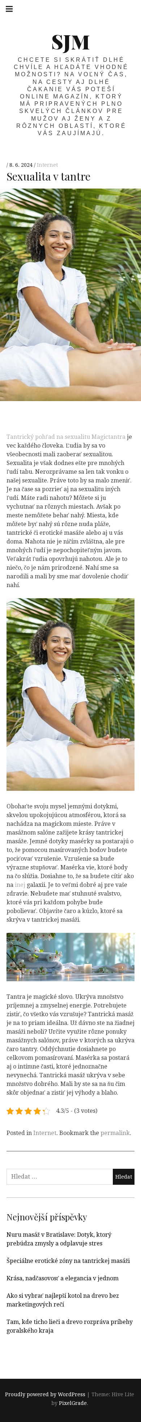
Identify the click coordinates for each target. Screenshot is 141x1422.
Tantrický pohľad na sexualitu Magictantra (66, 436)
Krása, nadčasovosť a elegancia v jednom (63, 1278)
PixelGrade (73, 1403)
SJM (70, 41)
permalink (115, 1133)
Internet (47, 165)
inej (19, 884)
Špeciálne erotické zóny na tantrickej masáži (68, 1260)
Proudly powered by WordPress (45, 1394)
